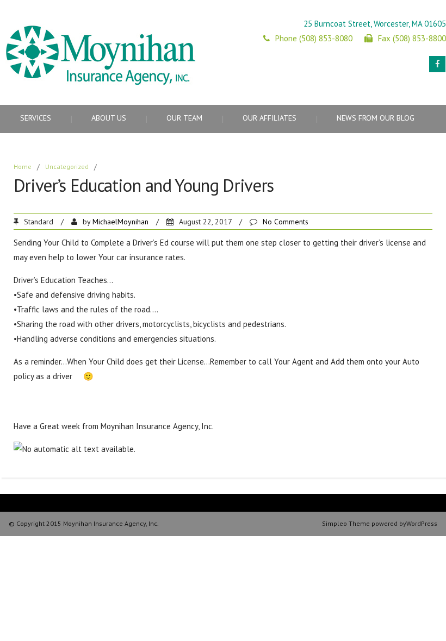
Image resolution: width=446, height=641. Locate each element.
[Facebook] (437, 64)
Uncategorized (67, 166)
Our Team (184, 118)
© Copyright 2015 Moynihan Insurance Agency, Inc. (84, 523)
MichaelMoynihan (120, 222)
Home (23, 166)
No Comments (285, 222)
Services (35, 118)
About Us (108, 118)
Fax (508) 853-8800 (412, 38)
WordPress (421, 523)
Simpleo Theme (346, 523)
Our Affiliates (269, 118)
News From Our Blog (375, 118)
